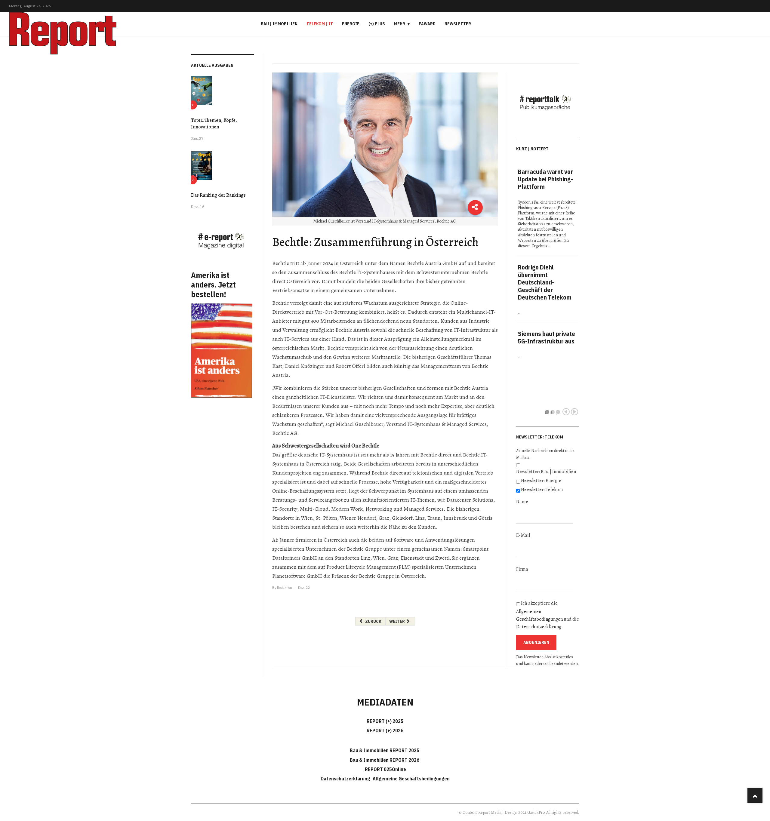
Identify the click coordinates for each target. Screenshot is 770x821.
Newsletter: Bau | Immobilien (546, 471)
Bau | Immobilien (279, 23)
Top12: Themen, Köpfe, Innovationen (214, 123)
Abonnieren (536, 642)
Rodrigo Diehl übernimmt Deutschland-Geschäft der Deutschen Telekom (544, 282)
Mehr (399, 23)
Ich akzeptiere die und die (547, 615)
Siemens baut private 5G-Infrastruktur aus (546, 337)
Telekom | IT (319, 23)
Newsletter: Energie (541, 480)
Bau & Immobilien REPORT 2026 (384, 760)
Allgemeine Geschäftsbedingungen (411, 779)
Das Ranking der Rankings (218, 195)
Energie (350, 23)
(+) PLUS (376, 23)
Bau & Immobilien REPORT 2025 (384, 750)
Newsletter (458, 23)
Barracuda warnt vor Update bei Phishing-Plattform (545, 179)
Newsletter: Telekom (542, 489)
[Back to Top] (754, 795)
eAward (427, 23)
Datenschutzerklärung (538, 626)
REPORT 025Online (385, 769)
